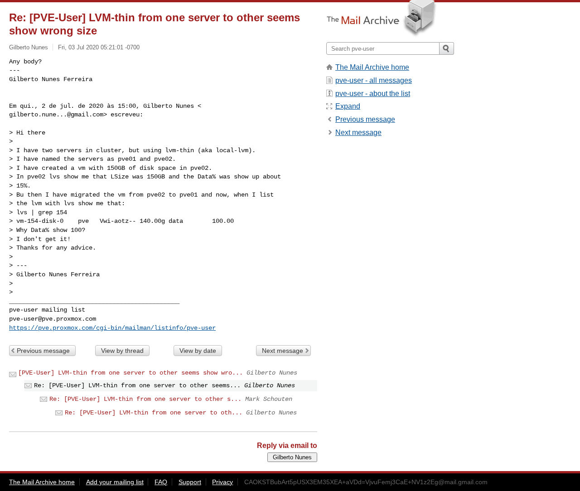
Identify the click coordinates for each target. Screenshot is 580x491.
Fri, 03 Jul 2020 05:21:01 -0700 (99, 47)
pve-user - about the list (372, 93)
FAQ (161, 482)
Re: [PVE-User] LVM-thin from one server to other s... (145, 399)
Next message (282, 350)
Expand (347, 106)
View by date (197, 350)
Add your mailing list (115, 482)
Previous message (43, 350)
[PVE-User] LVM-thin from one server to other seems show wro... (130, 372)
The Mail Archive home (372, 67)
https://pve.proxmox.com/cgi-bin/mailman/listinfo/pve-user (112, 328)
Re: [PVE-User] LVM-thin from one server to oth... (153, 412)
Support (190, 482)
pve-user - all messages (373, 80)
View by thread (122, 350)
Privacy (222, 482)
